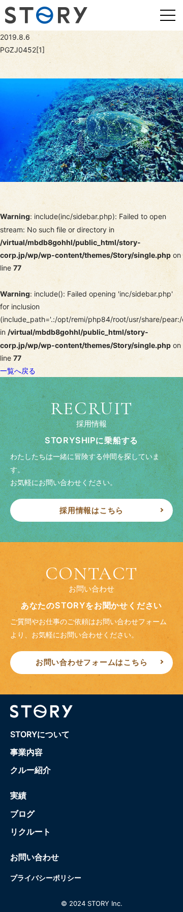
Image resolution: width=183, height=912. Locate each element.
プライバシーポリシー (45, 877)
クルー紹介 (30, 770)
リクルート (30, 831)
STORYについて (40, 734)
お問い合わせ (34, 857)
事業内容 (26, 752)
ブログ (22, 814)
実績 (18, 795)
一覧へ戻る (18, 370)
